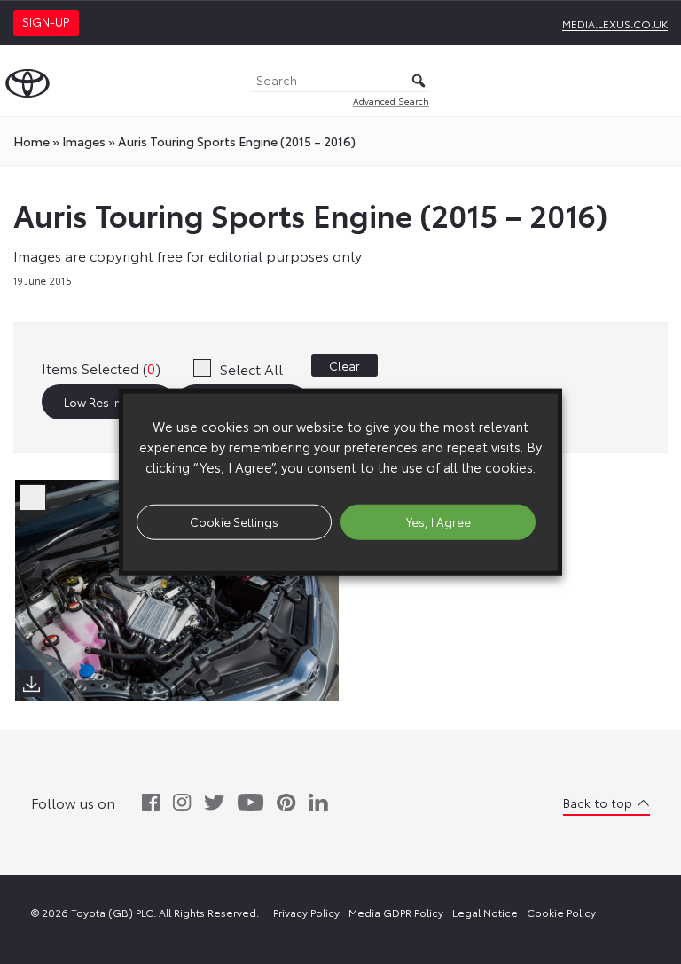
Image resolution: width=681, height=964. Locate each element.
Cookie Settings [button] (234, 521)
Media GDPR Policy (395, 912)
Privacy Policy (306, 912)
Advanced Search (391, 100)
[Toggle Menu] (658, 80)
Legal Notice (485, 912)
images (84, 141)
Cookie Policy (561, 912)
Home (31, 141)
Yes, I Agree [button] (438, 521)
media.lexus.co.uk (615, 23)
